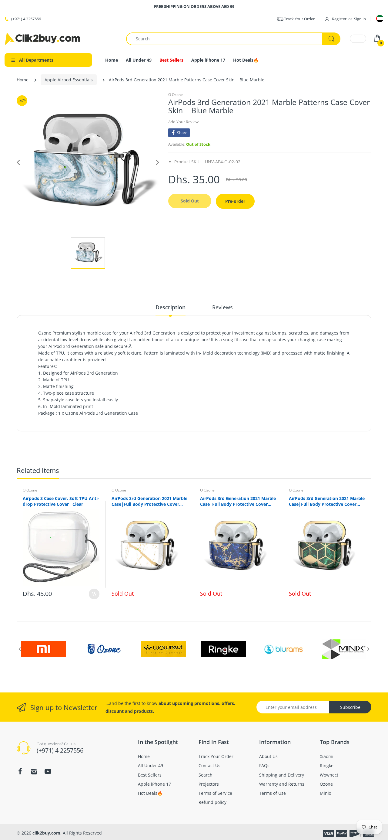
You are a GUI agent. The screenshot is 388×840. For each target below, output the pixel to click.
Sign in (360, 19)
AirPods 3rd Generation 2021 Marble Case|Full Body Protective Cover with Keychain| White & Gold (149, 501)
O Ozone (175, 94)
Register (339, 19)
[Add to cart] (94, 594)
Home (22, 80)
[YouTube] (48, 771)
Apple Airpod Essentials (69, 80)
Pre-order (235, 201)
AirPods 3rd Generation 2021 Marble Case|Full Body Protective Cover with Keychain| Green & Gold (327, 501)
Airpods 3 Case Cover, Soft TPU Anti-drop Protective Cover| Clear (61, 501)
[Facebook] (20, 771)
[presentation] (20, 649)
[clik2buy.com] (42, 38)
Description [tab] (171, 307)
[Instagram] (34, 771)
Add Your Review (183, 121)
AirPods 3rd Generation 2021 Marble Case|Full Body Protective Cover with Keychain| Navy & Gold (238, 501)
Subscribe (350, 707)
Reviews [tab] (222, 307)
